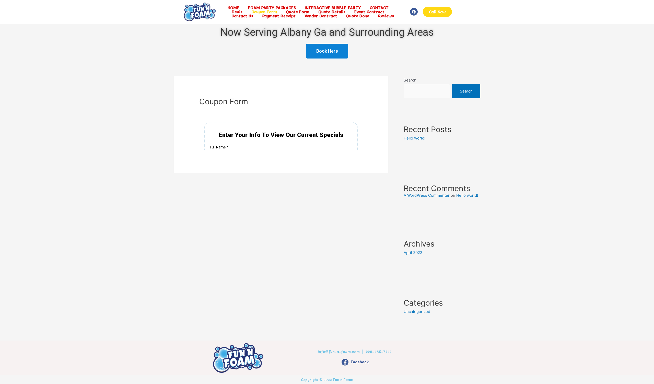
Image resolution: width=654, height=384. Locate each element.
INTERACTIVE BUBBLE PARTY (333, 8)
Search (410, 80)
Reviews (386, 16)
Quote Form (297, 12)
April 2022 (413, 252)
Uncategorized (417, 311)
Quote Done (357, 16)
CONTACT (379, 8)
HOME (233, 8)
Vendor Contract (321, 16)
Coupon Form (264, 12)
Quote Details (331, 12)
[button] (437, 12)
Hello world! (414, 138)
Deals (237, 12)
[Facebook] (414, 12)
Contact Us (242, 16)
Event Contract (369, 12)
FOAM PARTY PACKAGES (272, 8)
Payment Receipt (279, 16)
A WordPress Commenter (427, 195)
